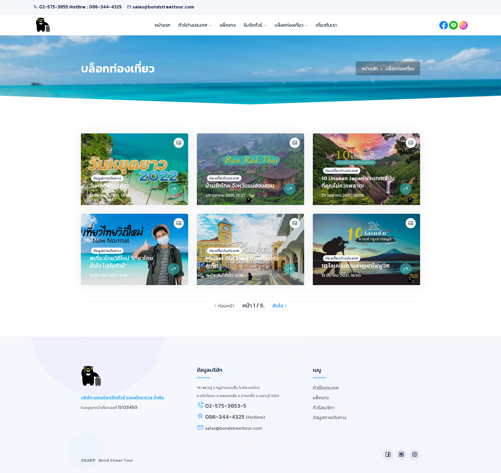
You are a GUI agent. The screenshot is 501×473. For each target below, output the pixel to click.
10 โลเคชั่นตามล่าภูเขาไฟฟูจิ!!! (355, 266)
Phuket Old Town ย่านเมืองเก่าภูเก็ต (242, 262)
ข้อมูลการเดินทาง (107, 178)
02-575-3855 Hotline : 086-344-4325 (80, 6)
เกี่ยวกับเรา (326, 24)
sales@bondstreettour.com (163, 6)
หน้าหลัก (370, 68)
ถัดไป (278, 305)
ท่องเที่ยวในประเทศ (224, 178)
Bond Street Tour (116, 460)
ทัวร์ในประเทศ (326, 387)
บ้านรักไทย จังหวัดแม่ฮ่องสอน (240, 186)
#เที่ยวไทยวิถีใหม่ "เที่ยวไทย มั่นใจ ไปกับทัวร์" (121, 262)
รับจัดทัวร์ (253, 24)
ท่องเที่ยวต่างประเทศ (341, 170)
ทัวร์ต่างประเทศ (193, 24)
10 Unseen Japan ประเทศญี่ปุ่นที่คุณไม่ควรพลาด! (358, 182)
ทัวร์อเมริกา (324, 407)
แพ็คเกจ (228, 24)
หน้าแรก (162, 24)
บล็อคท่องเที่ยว (289, 24)
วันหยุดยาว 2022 (109, 186)
